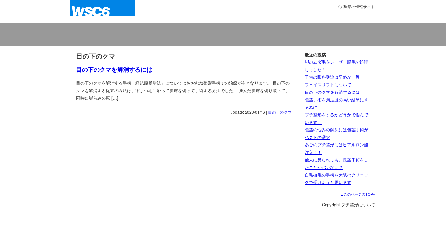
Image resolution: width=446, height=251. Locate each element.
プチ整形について (102, 11)
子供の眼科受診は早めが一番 (332, 77)
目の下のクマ (280, 112)
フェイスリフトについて (328, 84)
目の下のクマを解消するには (114, 69)
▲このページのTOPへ (358, 194)
